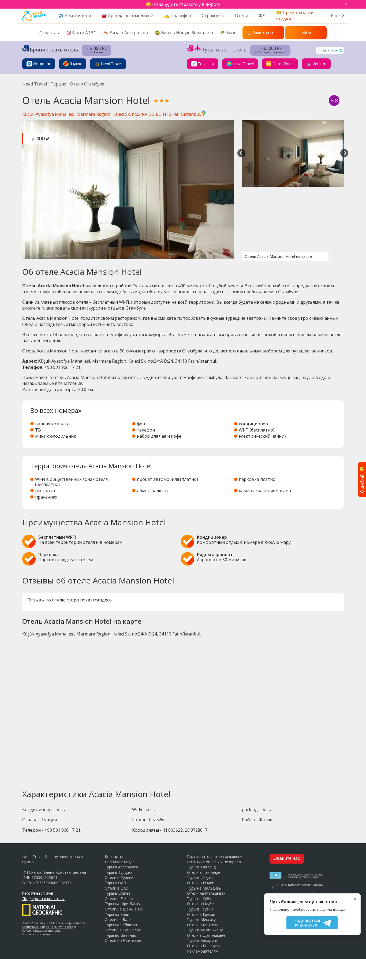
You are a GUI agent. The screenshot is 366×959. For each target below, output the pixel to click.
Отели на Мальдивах (206, 893)
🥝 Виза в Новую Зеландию (184, 33)
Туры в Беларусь (202, 940)
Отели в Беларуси (203, 945)
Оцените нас (287, 858)
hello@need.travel (37, 893)
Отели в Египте (119, 898)
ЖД (262, 15)
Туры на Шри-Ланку (122, 903)
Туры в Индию (200, 877)
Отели (241, 15)
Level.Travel (243, 63)
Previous (241, 153)
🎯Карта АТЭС (81, 33)
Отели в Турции (119, 877)
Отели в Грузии (201, 914)
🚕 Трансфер (177, 15)
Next (344, 153)
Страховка (213, 15)
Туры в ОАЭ (115, 882)
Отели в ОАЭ (116, 888)
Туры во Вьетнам (121, 935)
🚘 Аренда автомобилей (127, 15)
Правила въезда (120, 861)
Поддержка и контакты (43, 898)
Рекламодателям (202, 951)
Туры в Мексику (201, 919)
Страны (47, 33)
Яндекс (76, 63)
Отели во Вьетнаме (123, 940)
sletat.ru (319, 63)
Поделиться (327, 50)
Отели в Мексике (202, 924)
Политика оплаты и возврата (214, 861)
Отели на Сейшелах (123, 929)
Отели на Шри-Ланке (124, 909)
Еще (335, 15)
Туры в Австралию (121, 866)
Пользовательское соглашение (216, 856)
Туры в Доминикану (205, 929)
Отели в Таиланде (203, 872)
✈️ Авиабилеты (74, 15)
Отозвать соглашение (36, 934)
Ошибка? (362, 479)
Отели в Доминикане (206, 935)
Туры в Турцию (118, 872)
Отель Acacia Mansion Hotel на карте (278, 256)
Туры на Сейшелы (121, 924)
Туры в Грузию (200, 909)
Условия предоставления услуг (42, 930)
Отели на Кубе (200, 903)
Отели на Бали (118, 919)
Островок (42, 63)
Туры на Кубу (199, 898)
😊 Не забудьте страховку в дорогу (183, 4)
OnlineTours (283, 63)
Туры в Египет (117, 893)
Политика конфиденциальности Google (47, 927)
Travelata (206, 63)
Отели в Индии (200, 882)
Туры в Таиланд (201, 866)
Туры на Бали (117, 914)
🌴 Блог (228, 33)
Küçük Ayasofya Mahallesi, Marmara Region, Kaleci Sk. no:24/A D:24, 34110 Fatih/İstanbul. (111, 114)
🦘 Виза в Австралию (125, 33)
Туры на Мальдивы (204, 888)
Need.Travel (111, 63)
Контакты (114, 856)
